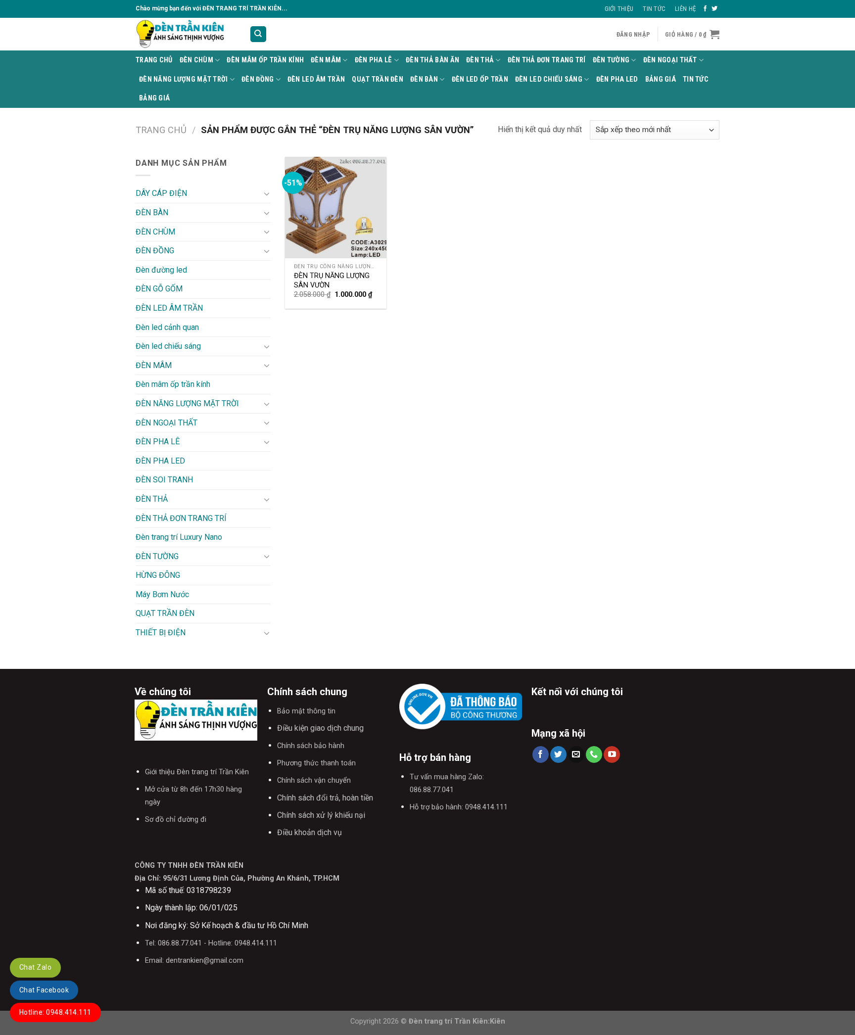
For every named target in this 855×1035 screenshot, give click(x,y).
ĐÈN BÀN (424, 79)
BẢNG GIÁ (660, 79)
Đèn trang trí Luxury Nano (179, 537)
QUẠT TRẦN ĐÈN (377, 79)
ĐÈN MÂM (326, 60)
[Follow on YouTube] (612, 754)
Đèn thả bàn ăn (432, 60)
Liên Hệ (685, 8)
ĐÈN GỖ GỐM (159, 288)
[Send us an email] (576, 754)
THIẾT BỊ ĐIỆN (161, 632)
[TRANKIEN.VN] (185, 34)
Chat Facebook (44, 990)
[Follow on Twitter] (714, 8)
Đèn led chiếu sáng (548, 79)
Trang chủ (161, 130)
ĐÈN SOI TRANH (164, 479)
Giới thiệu (619, 8)
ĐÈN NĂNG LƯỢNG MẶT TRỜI (183, 79)
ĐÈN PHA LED (617, 79)
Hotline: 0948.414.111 (55, 1012)
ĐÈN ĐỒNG (257, 79)
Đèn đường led (161, 270)
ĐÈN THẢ (480, 60)
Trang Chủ (154, 60)
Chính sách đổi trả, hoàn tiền (325, 797)
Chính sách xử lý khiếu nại (321, 815)
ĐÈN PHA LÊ (373, 60)
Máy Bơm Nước (162, 594)
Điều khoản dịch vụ (309, 832)
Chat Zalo (35, 967)
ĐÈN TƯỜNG (611, 60)
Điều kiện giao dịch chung (320, 728)
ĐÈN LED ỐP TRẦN (480, 79)
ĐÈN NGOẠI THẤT (670, 60)
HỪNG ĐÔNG (158, 575)
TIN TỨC (696, 79)
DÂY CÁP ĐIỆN (161, 193)
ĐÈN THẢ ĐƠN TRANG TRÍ (547, 60)
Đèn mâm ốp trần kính (265, 60)
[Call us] (594, 754)
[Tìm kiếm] (258, 34)
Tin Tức (654, 8)
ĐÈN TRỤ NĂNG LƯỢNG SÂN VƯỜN (332, 280)
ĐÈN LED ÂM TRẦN (316, 79)
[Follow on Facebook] (705, 8)
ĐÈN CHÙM (196, 60)
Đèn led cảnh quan (167, 327)
